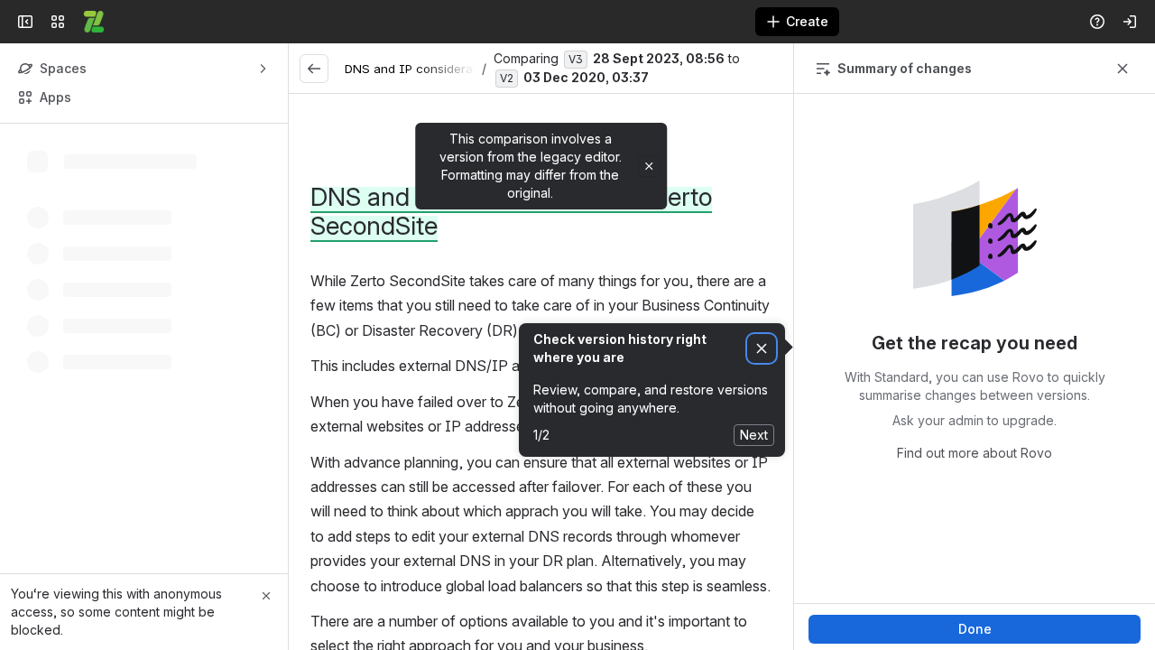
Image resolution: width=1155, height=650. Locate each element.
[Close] (266, 596)
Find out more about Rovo (974, 452)
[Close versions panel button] (1122, 68)
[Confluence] (93, 21)
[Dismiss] (761, 349)
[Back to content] (314, 68)
